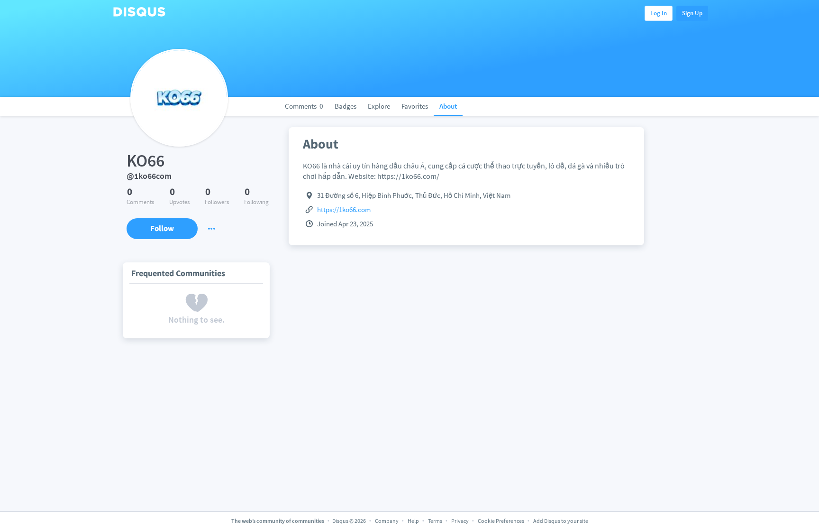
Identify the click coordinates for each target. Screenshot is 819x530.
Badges (345, 106)
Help (413, 520)
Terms (435, 520)
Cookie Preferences (501, 520)
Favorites (414, 106)
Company (387, 520)
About (448, 106)
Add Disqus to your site (560, 520)
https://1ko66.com (344, 209)
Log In (658, 13)
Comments (304, 106)
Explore (379, 106)
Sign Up (692, 13)
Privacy (460, 520)
